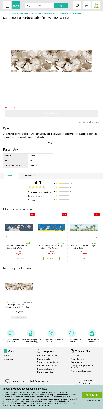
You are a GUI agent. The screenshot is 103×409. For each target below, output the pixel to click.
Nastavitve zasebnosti (66, 403)
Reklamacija (76, 362)
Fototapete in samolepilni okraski (43, 13)
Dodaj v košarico (51, 113)
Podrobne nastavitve (92, 400)
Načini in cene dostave (47, 356)
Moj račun (75, 356)
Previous (6, 236)
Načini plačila (43, 359)
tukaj (47, 405)
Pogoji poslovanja (45, 369)
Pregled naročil (78, 359)
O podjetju (8, 359)
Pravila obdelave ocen (81, 371)
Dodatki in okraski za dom (18, 13)
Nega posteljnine (45, 372)
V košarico (19, 258)
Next (96, 236)
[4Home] (5, 13)
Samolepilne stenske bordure (70, 13)
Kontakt (7, 356)
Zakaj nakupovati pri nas (49, 362)
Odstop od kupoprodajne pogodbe (82, 367)
